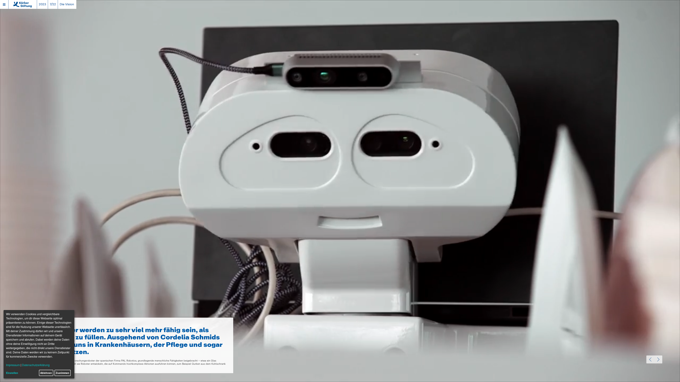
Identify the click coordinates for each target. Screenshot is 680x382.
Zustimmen (62, 373)
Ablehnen (46, 373)
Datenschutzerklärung (36, 365)
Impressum (13, 365)
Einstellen (12, 373)
